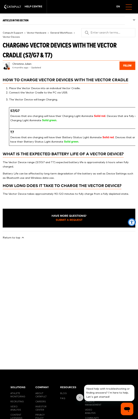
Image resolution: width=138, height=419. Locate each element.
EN (118, 7)
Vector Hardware (36, 33)
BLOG (63, 393)
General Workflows (61, 33)
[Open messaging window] (127, 409)
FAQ (62, 398)
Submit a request (69, 220)
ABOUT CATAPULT (41, 395)
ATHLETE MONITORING (17, 395)
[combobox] (118, 6)
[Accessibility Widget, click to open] (132, 222)
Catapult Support (13, 33)
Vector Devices (11, 37)
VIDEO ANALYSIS (15, 408)
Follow (127, 65)
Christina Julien (21, 64)
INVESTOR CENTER (41, 408)
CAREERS (40, 402)
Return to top (12, 237)
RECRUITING (17, 402)
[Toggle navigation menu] (130, 6)
